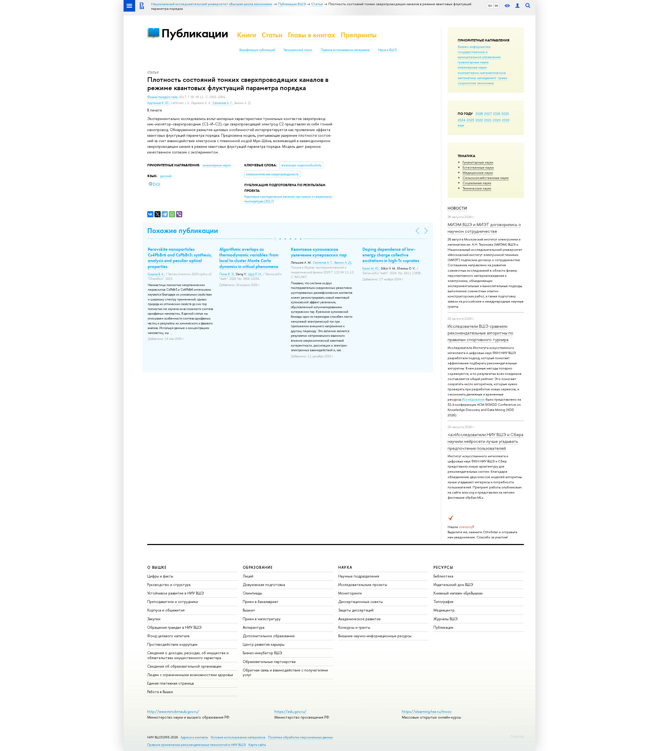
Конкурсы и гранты (354, 627)
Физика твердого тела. (163, 97)
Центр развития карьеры (263, 644)
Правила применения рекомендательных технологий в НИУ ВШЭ (196, 745)
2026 (496, 113)
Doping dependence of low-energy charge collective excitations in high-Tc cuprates (390, 254)
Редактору (517, 736)
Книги (246, 34)
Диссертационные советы (360, 601)
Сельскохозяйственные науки (486, 177)
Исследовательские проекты (362, 584)
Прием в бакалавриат (261, 601)
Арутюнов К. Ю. (158, 103)
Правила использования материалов (345, 50)
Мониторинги (350, 593)
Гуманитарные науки (478, 162)
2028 (479, 113)
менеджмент (487, 77)
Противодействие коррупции (172, 644)
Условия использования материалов (238, 737)
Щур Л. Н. (255, 274)
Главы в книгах (311, 34)
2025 (505, 113)
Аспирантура (253, 627)
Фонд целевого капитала (168, 635)
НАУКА (345, 567)
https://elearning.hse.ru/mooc (427, 711)
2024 (461, 120)
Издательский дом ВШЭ (453, 584)
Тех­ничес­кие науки (477, 188)
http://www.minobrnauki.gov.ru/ (173, 711)
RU (490, 5)
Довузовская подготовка (264, 584)
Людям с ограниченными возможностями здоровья (190, 674)
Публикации (194, 33)
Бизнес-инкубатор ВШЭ (262, 652)
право (502, 77)
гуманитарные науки (473, 62)
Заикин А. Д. (342, 263)
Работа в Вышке (160, 691)
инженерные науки (472, 67)
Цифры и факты (160, 576)
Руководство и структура (168, 584)
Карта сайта (257, 745)
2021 (488, 120)
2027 (488, 113)
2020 (497, 120)
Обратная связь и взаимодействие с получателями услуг (285, 672)
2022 (479, 120)
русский (165, 176)
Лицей (248, 576)
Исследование (473, 399)
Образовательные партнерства (269, 661)
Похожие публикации (182, 230)
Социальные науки (477, 182)
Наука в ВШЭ (387, 50)
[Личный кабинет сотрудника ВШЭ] (517, 6)
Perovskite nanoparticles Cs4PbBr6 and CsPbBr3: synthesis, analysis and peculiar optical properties (180, 257)
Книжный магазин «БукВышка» (458, 593)
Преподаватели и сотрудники (172, 601)
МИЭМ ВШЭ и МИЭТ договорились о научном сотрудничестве (484, 227)
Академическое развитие (359, 618)
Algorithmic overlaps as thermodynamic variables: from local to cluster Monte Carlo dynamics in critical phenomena (248, 257)
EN (496, 5)
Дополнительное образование (269, 635)
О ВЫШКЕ (157, 567)
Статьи (272, 34)
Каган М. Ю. (370, 268)
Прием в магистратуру (262, 618)
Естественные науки (478, 167)
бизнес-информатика (474, 46)
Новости (457, 208)
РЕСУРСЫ (443, 567)
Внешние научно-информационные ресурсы (374, 635)
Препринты (359, 34)
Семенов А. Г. (222, 103)
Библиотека (443, 576)
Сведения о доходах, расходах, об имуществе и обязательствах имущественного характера (188, 655)
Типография (443, 601)
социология (467, 83)
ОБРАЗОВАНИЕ (258, 567)
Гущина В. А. (156, 274)
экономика (485, 83)
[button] (275, 238)
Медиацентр (444, 610)
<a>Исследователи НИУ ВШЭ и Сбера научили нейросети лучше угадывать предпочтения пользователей (485, 441)
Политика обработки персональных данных (300, 737)
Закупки (153, 618)
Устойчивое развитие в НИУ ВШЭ (175, 593)
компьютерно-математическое (482, 72)
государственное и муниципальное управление (479, 54)
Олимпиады (252, 593)
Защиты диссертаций (356, 610)
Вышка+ (249, 610)
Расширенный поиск (298, 50)
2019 (505, 120)
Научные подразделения (358, 576)
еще (461, 125)
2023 (470, 120)
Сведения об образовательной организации (184, 666)
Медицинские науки (478, 172)
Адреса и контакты (194, 737)
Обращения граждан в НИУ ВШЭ (174, 627)
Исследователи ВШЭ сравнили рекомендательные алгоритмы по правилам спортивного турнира (480, 333)
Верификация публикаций (257, 50)
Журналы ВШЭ (445, 618)
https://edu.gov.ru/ (290, 711)
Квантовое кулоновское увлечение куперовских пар (319, 252)
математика (467, 77)
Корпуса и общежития (166, 610)
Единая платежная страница (170, 683)
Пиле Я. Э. (226, 274)
